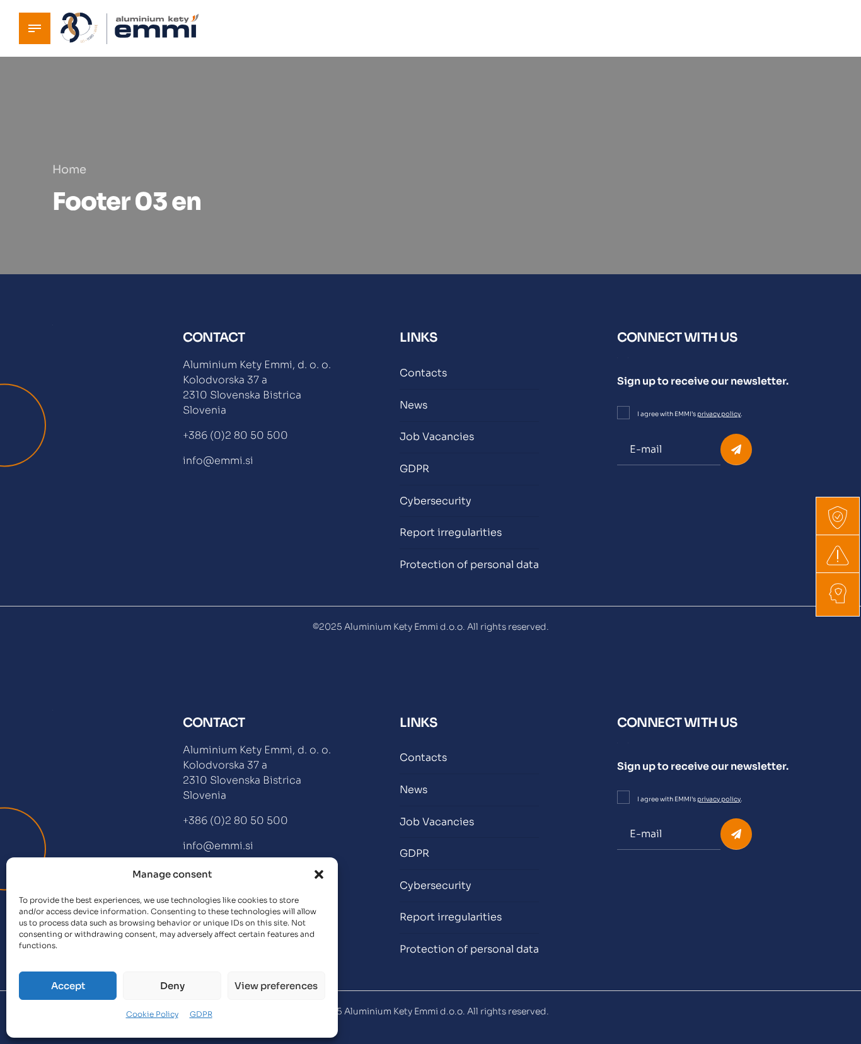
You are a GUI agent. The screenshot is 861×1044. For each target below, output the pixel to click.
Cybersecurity (435, 501)
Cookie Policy (152, 1014)
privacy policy (719, 414)
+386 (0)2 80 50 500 (235, 435)
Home (69, 170)
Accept (68, 986)
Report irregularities (451, 532)
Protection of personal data (469, 564)
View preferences (276, 986)
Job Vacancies (437, 436)
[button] (319, 874)
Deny (172, 986)
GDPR (201, 1014)
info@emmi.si (218, 460)
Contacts (423, 373)
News (413, 405)
